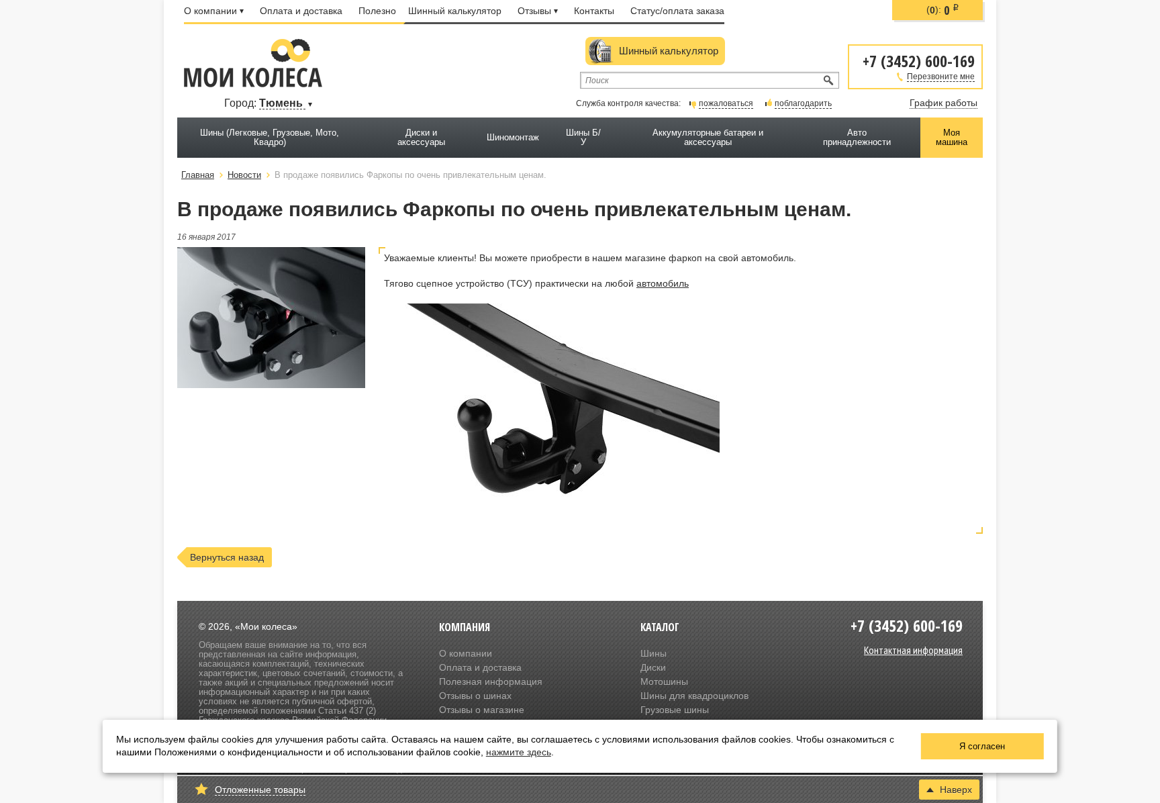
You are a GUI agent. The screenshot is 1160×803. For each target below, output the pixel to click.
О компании (210, 10)
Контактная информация (913, 650)
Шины (653, 653)
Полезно (377, 10)
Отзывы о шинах (475, 695)
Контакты (594, 10)
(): (942, 10)
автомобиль (662, 283)
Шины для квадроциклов (694, 695)
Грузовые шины (674, 709)
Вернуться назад (227, 557)
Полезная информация (490, 681)
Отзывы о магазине (481, 709)
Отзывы (534, 10)
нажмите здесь (518, 752)
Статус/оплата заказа (677, 10)
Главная (197, 175)
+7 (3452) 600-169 (919, 60)
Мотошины (664, 681)
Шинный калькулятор (454, 10)
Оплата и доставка (301, 10)
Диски (653, 667)
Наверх (956, 789)
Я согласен (982, 746)
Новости (244, 175)
